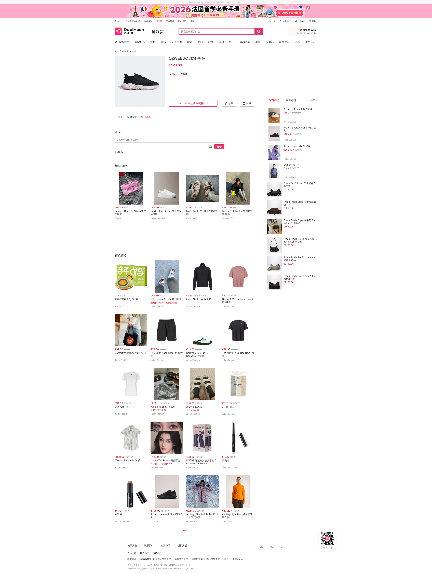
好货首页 (124, 42)
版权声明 (182, 545)
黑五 (226, 559)
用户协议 (144, 553)
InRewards (238, 559)
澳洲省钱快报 (213, 559)
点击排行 (170, 20)
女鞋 (200, 42)
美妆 (163, 42)
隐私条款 (157, 553)
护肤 (153, 42)
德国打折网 (197, 559)
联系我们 (286, 20)
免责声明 (165, 545)
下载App (301, 20)
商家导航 (182, 20)
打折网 (129, 30)
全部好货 (139, 42)
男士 (231, 42)
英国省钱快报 (181, 559)
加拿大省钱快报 (163, 559)
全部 (313, 100)
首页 (117, 20)
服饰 (190, 42)
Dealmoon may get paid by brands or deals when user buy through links (160, 568)
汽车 (297, 42)
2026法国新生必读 (131, 20)
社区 (192, 20)
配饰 (210, 42)
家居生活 (284, 42)
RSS (281, 547)
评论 (219, 146)
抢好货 (159, 20)
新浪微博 (261, 547)
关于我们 (132, 545)
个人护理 (176, 42)
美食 (258, 42)
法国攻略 (148, 20)
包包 (221, 42)
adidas (173, 73)
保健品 (270, 42)
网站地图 (131, 553)
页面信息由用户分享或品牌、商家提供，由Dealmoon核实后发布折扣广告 (160, 564)
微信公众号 (271, 547)
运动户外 (244, 42)
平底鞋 (184, 73)
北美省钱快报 (145, 559)
